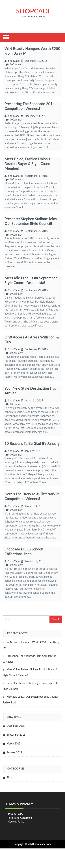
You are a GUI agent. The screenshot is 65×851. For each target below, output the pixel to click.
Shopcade (33, 11)
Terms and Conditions (20, 818)
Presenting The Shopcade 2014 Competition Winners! (30, 106)
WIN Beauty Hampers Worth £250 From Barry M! (32, 51)
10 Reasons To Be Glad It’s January (32, 444)
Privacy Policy (15, 814)
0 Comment (16, 64)
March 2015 (13, 743)
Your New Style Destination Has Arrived (30, 391)
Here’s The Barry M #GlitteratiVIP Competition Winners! (32, 496)
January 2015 (14, 752)
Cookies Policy (16, 822)
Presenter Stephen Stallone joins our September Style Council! (31, 221)
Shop (9, 777)
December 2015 (16, 726)
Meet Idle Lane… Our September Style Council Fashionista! (31, 280)
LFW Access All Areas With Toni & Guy (32, 340)
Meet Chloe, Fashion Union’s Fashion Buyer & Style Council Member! (28, 163)
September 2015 (16, 735)
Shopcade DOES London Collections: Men (24, 552)
